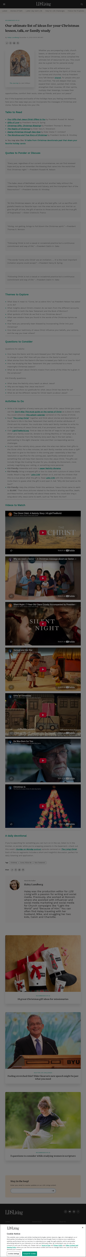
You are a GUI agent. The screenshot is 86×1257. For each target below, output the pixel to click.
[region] (43, 1240)
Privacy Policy (57, 1245)
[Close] (82, 1227)
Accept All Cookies (29, 1253)
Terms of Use (46, 1245)
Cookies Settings (13, 1253)
